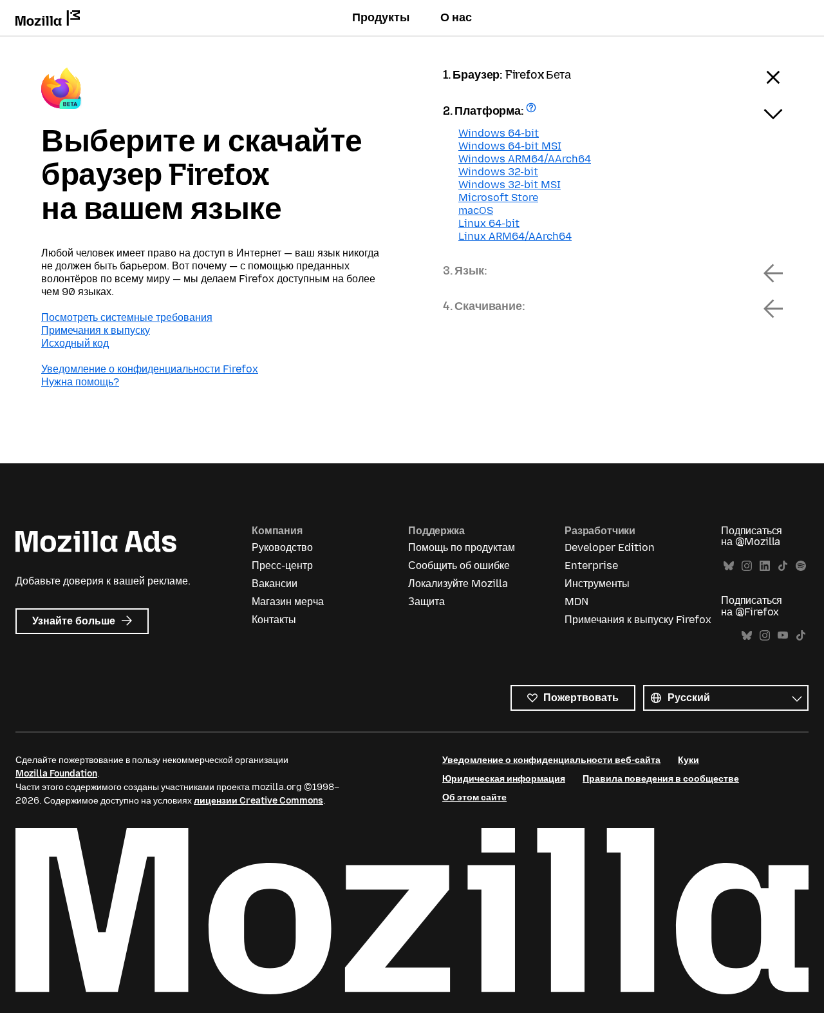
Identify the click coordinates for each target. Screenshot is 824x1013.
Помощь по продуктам (461, 547)
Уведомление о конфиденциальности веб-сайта (551, 760)
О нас (456, 17)
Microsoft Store (498, 197)
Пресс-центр (282, 565)
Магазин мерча (288, 601)
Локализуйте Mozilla (458, 583)
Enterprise (591, 565)
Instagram (746, 566)
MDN (576, 601)
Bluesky (728, 566)
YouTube (783, 636)
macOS (475, 210)
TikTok (783, 566)
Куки (688, 760)
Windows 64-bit (498, 133)
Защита (426, 601)
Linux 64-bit (489, 223)
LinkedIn (764, 566)
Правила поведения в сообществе (661, 778)
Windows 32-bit (498, 172)
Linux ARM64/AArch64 (515, 236)
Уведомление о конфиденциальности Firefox (149, 369)
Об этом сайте (474, 797)
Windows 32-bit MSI (509, 184)
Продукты (380, 17)
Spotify (801, 566)
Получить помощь (532, 111)
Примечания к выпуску (95, 330)
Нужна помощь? (80, 382)
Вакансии (274, 583)
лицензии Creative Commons (258, 800)
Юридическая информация (503, 778)
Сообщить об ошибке (459, 565)
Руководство (282, 547)
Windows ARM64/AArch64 (524, 159)
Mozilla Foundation (56, 773)
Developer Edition (610, 547)
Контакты (274, 619)
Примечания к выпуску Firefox (638, 619)
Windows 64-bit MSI (509, 146)
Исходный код (75, 343)
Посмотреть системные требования (126, 317)
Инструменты (597, 583)
